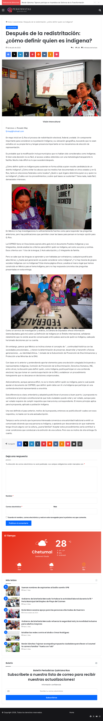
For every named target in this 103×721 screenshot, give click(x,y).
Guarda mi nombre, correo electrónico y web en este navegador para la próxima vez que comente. (47, 517)
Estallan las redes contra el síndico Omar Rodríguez (45, 632)
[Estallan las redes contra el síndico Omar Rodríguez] (13, 636)
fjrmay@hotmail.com (15, 131)
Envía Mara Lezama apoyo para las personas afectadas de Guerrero (53, 610)
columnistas (17, 22)
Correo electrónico (14, 507)
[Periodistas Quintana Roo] (19, 10)
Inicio (9, 22)
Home (71, 712)
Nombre (9, 496)
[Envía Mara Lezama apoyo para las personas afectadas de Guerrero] (13, 613)
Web (55, 507)
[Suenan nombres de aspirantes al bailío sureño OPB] (13, 591)
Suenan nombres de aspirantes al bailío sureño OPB (45, 587)
